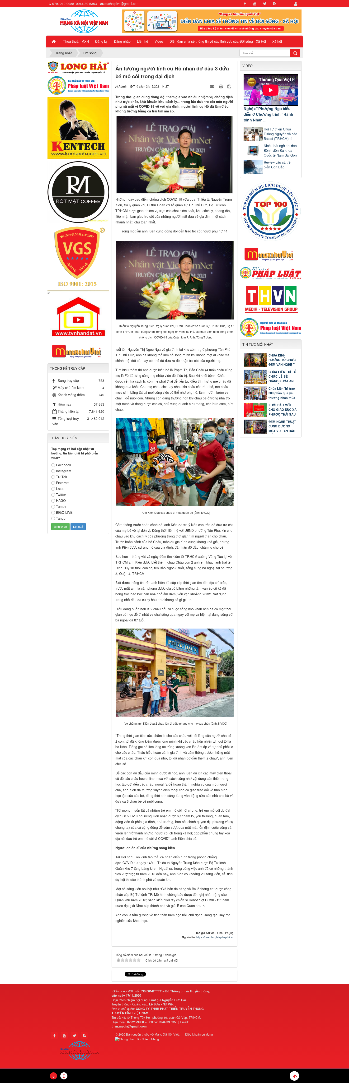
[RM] (78, 191)
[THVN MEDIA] (271, 298)
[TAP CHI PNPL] (271, 272)
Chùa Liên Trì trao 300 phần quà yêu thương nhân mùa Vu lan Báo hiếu (282, 395)
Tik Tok (61, 476)
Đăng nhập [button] (122, 41)
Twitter (61, 494)
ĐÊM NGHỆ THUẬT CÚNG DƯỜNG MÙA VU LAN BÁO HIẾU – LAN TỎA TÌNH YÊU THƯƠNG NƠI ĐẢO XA (270, 430)
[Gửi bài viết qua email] (213, 86)
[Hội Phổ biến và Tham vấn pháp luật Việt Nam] (271, 327)
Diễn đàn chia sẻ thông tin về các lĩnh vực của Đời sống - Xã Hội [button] (218, 41)
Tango (61, 518)
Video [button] (159, 41)
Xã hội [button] (277, 41)
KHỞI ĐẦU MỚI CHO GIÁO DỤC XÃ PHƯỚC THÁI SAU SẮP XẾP (283, 412)
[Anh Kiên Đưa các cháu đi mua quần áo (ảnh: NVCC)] (176, 461)
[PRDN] (271, 253)
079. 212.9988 (63, 3)
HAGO (61, 500)
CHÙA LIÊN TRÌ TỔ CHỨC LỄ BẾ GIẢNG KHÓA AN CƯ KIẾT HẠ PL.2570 (270, 381)
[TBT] (78, 127)
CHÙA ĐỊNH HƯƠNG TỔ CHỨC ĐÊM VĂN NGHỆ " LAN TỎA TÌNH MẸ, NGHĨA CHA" (270, 364)
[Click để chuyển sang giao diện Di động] (63, 1075)
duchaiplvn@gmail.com (121, 3)
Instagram (63, 470)
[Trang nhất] (54, 41)
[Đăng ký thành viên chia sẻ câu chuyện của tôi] (212, 21)
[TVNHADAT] (78, 314)
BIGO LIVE (64, 512)
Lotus (60, 488)
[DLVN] (271, 210)
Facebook (63, 465)
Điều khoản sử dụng (199, 1034)
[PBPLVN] (78, 85)
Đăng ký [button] (101, 41)
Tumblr (61, 506)
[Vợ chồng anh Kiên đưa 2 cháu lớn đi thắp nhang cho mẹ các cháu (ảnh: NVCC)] (176, 672)
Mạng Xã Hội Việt (167, 1034)
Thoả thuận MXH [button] (76, 41)
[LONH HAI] (78, 66)
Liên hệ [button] (142, 41)
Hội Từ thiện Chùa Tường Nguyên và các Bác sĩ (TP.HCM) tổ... (280, 134)
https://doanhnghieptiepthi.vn (215, 937)
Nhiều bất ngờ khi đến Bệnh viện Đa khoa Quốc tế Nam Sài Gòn (280, 150)
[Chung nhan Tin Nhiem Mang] (137, 1038)
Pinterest (62, 482)
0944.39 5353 (86, 3)
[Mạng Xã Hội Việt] (84, 21)
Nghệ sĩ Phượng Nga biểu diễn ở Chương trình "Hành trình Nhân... (268, 114)
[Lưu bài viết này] (229, 86)
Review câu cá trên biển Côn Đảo (278, 164)
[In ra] (221, 86)
